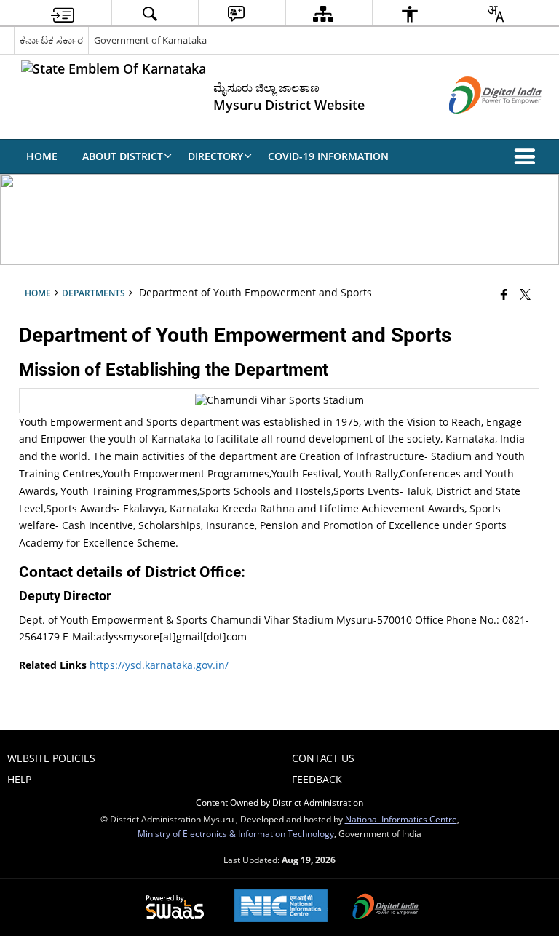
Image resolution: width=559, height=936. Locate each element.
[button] (527, 156)
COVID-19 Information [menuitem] (328, 156)
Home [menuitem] (42, 156)
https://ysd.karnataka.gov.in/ (159, 665)
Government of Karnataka (150, 40)
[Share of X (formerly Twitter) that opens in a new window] (525, 294)
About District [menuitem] (122, 156)
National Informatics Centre (401, 819)
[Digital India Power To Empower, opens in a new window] (385, 907)
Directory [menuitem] (215, 156)
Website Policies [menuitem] (51, 758)
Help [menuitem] (19, 779)
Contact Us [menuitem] (323, 758)
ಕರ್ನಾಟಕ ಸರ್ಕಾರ (51, 40)
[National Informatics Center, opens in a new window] (280, 907)
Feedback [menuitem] (317, 779)
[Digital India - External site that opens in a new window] (477, 125)
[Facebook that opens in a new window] (504, 294)
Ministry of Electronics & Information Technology (236, 833)
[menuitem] (62, 13)
